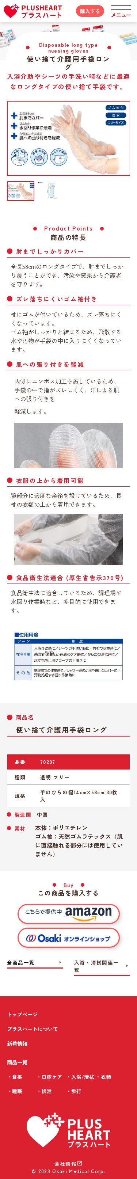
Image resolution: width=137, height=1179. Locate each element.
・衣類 (103, 1076)
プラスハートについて (32, 1028)
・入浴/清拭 (80, 1076)
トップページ (22, 1014)
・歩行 (73, 1091)
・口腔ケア (49, 1076)
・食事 (14, 1076)
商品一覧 (17, 1062)
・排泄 (44, 1091)
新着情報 (17, 1043)
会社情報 (68, 1163)
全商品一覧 (35, 962)
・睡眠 (14, 1091)
